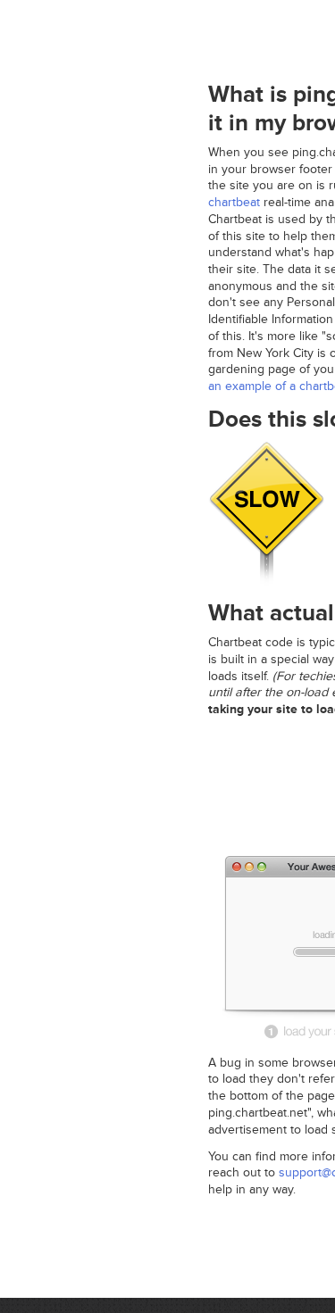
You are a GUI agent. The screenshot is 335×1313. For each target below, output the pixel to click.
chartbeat (234, 202)
